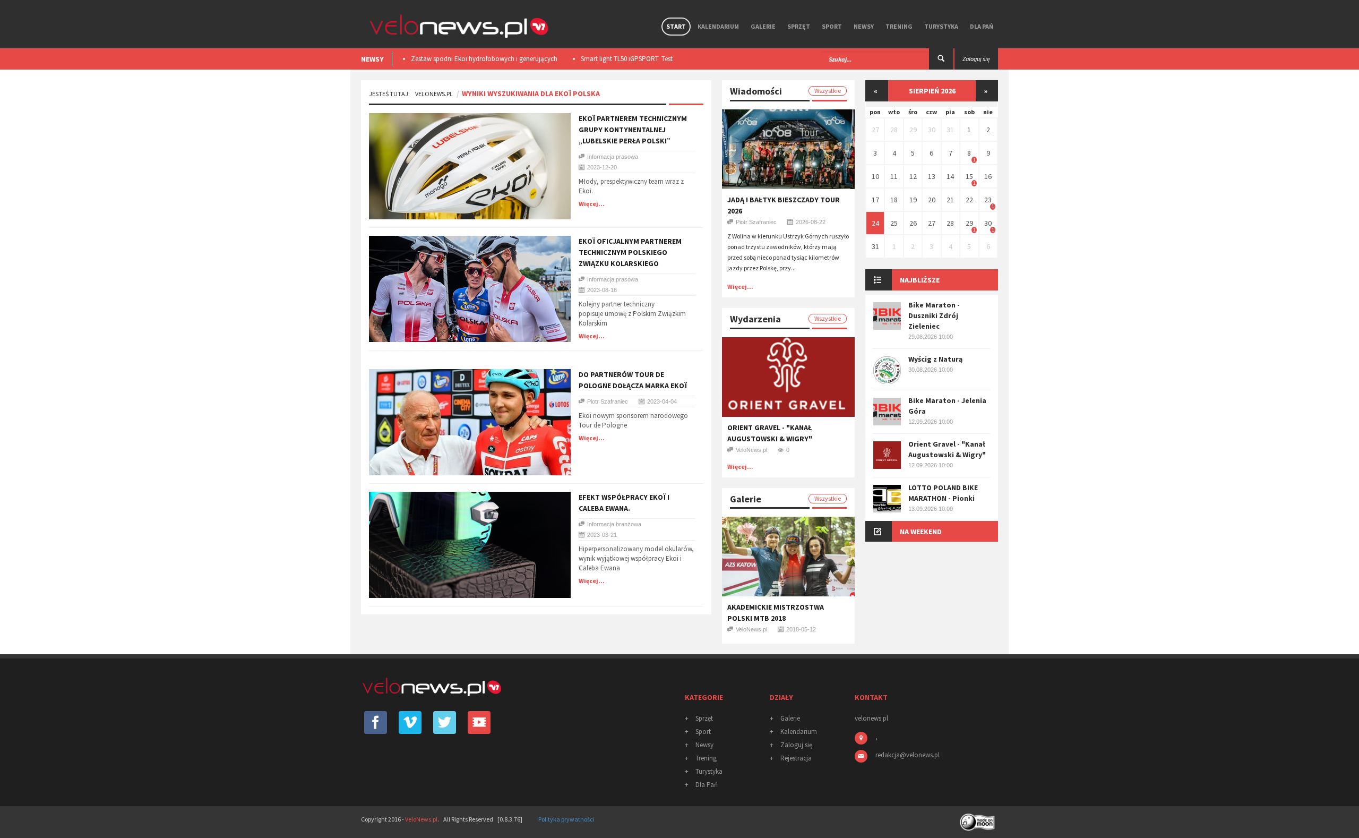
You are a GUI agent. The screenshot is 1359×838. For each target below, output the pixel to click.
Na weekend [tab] (921, 531)
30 (931, 129)
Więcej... (592, 204)
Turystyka (941, 26)
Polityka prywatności (566, 819)
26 (913, 223)
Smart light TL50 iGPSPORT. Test (531, 58)
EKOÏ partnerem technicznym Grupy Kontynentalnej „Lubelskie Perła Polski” (633, 130)
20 (931, 199)
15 (969, 176)
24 (875, 223)
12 (913, 176)
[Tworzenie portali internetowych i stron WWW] (978, 819)
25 (894, 223)
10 (875, 176)
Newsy (864, 26)
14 (950, 176)
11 (894, 176)
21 (950, 199)
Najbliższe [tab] (920, 280)
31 (950, 129)
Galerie (763, 26)
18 (894, 199)
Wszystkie (827, 91)
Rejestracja (796, 758)
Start (676, 26)
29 (913, 129)
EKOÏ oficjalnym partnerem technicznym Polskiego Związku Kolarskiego (630, 252)
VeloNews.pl (434, 94)
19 (913, 199)
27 (875, 129)
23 (988, 199)
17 (875, 199)
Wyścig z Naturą (935, 359)
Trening (899, 26)
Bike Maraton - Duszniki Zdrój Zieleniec (934, 315)
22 (969, 199)
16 (988, 176)
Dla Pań (981, 26)
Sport (832, 26)
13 (931, 176)
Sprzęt (798, 26)
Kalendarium (718, 26)
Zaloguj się (796, 744)
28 (894, 129)
